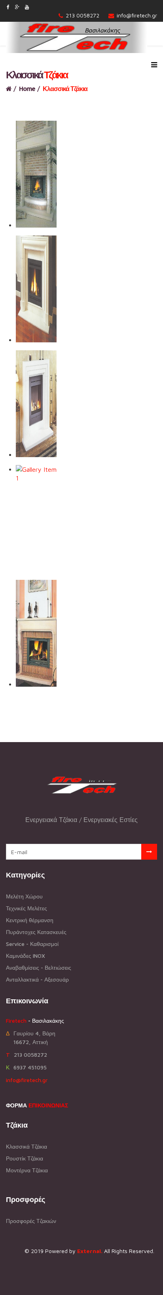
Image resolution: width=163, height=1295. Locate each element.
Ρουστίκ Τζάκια (24, 1158)
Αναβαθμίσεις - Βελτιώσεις (38, 967)
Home (27, 88)
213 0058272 (82, 15)
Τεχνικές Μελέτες (26, 908)
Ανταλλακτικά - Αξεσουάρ (37, 979)
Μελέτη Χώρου (24, 896)
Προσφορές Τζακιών (31, 1220)
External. (89, 1251)
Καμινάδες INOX (25, 955)
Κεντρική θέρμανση (29, 920)
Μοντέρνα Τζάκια (27, 1170)
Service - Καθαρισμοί (32, 943)
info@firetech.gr (137, 15)
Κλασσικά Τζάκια (26, 1146)
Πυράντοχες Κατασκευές (36, 932)
